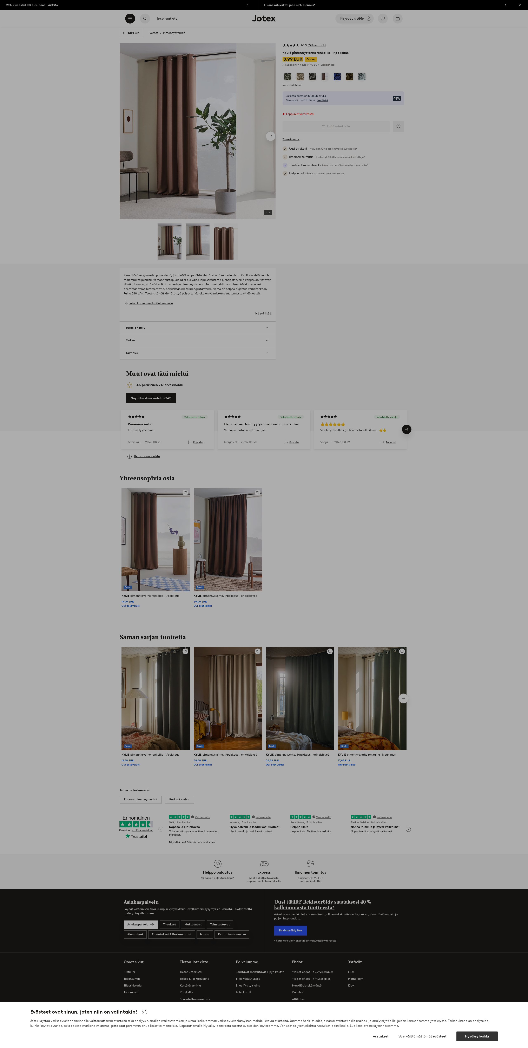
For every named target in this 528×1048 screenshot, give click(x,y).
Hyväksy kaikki (477, 1036)
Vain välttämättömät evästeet (422, 1036)
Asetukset (381, 1036)
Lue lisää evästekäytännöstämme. (374, 1026)
